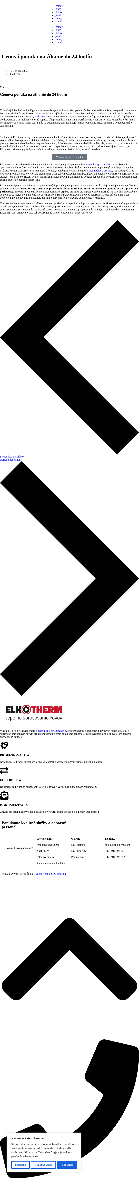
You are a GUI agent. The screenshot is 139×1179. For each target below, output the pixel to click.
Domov (59, 5)
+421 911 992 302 (115, 857)
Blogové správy (45, 857)
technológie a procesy (100, 170)
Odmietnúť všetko (43, 1165)
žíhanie (41, 116)
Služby (58, 12)
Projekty (59, 15)
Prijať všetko (67, 1165)
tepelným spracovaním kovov (51, 730)
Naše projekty (78, 850)
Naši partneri (78, 844)
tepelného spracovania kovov (101, 164)
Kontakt (59, 21)
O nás (58, 8)
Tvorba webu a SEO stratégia (50, 873)
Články (59, 18)
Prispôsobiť (20, 1165)
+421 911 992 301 (115, 850)
